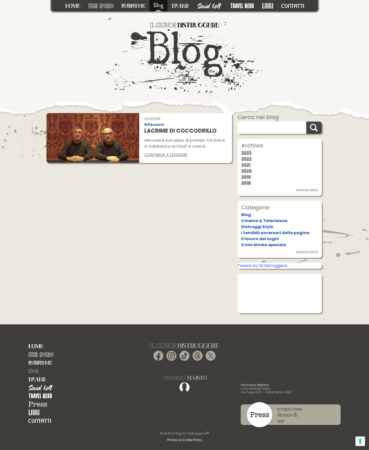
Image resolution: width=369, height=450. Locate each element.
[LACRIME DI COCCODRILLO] (92, 138)
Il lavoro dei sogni (260, 239)
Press (37, 404)
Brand (37, 379)
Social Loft (40, 388)
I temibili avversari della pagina (275, 233)
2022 (246, 159)
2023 (246, 153)
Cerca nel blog (258, 117)
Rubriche (40, 363)
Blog (246, 215)
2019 (246, 177)
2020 (246, 171)
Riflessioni (154, 124)
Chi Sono (40, 354)
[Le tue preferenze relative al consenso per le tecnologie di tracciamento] (360, 441)
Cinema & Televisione (264, 221)
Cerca (314, 128)
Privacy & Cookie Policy (184, 440)
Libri (34, 412)
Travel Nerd (40, 396)
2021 (246, 165)
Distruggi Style (257, 227)
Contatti (39, 421)
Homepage (35, 346)
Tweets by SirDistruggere (262, 265)
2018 (246, 183)
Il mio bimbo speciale (263, 245)
